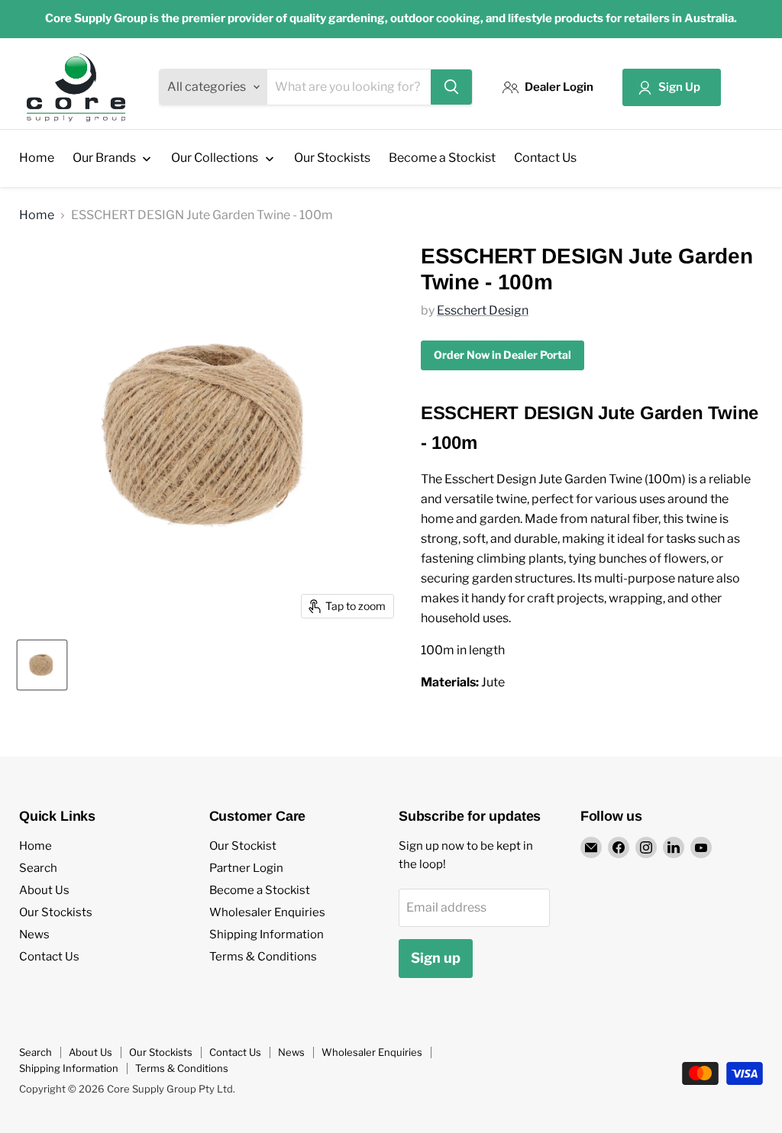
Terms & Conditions (263, 957)
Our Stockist (242, 846)
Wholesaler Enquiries (267, 912)
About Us (44, 890)
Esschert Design (482, 310)
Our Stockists (55, 912)
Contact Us (49, 957)
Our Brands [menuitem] (104, 157)
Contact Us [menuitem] (545, 157)
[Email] (591, 847)
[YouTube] (701, 847)
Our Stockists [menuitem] (332, 157)
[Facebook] (618, 847)
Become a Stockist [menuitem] (442, 157)
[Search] (451, 87)
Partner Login (246, 868)
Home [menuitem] (36, 157)
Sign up (435, 958)
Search (38, 868)
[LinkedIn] (673, 847)
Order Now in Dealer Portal (502, 354)
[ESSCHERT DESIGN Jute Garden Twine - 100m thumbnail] (42, 665)
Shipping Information (266, 934)
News (34, 934)
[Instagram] (646, 847)
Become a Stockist (259, 890)
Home (36, 215)
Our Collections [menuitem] (214, 157)
